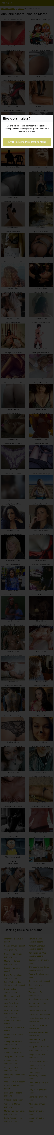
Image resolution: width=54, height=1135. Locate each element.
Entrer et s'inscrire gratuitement (27, 141)
